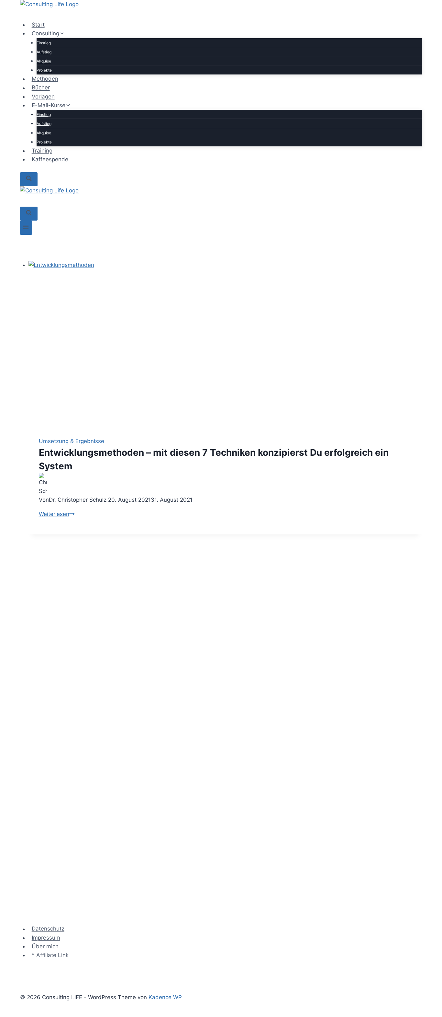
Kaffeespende (50, 159)
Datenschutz (48, 929)
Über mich (45, 946)
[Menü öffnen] (26, 227)
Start (38, 24)
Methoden (45, 78)
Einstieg (44, 42)
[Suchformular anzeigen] (29, 179)
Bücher (41, 88)
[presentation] (225, 344)
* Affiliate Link (50, 955)
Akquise (44, 61)
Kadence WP (165, 997)
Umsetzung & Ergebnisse (71, 441)
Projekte (44, 70)
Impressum (46, 937)
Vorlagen (43, 96)
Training (42, 150)
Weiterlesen (57, 514)
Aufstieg (44, 52)
